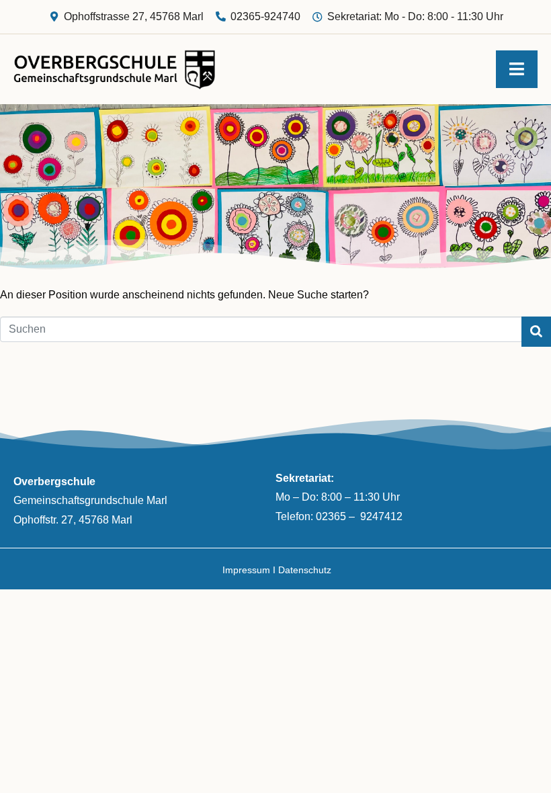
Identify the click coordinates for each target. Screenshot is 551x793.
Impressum (246, 570)
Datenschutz (304, 570)
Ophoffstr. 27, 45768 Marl (72, 520)
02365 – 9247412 (359, 516)
